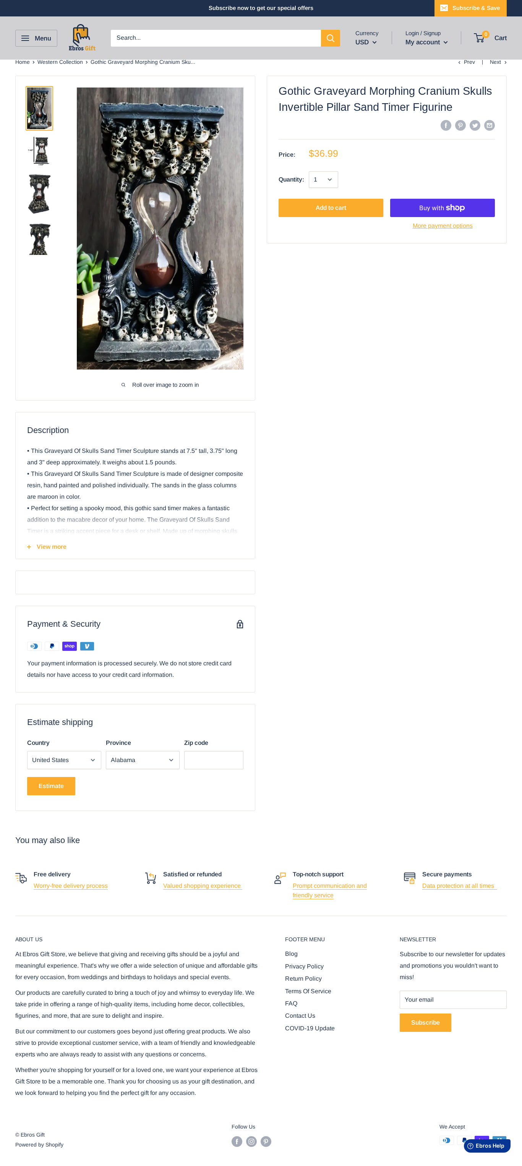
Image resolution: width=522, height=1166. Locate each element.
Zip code (196, 742)
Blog (291, 953)
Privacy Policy (304, 966)
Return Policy (303, 978)
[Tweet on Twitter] (475, 125)
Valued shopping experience (202, 885)
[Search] (330, 38)
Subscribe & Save (476, 8)
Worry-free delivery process (71, 885)
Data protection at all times (459, 885)
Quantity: (291, 179)
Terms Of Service (308, 991)
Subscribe (425, 1022)
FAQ (291, 1003)
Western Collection (60, 62)
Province (118, 742)
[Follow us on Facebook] (237, 1141)
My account (423, 42)
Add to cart (331, 207)
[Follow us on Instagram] (251, 1141)
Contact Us (300, 1015)
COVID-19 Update (310, 1028)
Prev (469, 62)
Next (495, 62)
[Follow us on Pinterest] (266, 1141)
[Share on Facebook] (446, 125)
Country (38, 742)
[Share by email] (489, 125)
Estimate (51, 786)
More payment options (443, 225)
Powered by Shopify (39, 1145)
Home (22, 62)
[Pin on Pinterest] (460, 125)
